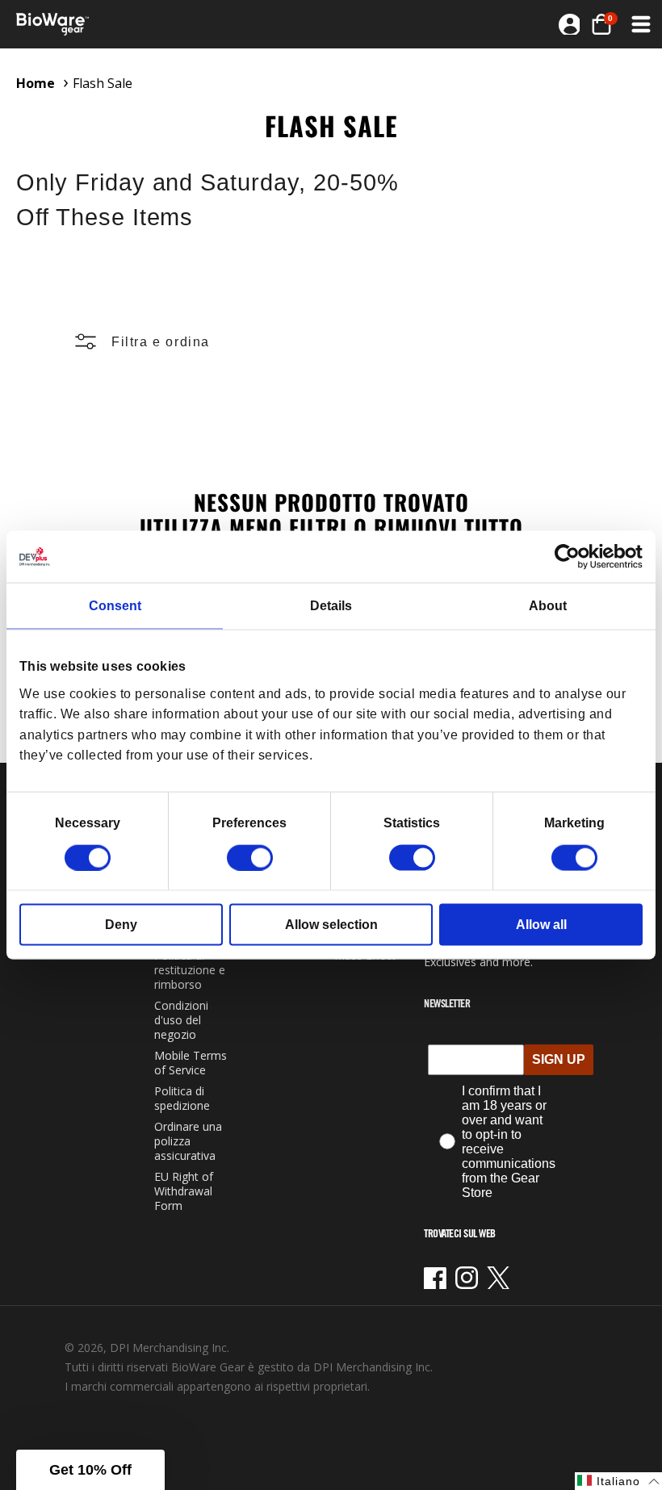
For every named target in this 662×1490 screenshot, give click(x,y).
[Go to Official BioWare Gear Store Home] (174, 24)
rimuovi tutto (448, 527)
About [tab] (548, 606)
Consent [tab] (115, 606)
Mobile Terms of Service (190, 1063)
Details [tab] (331, 606)
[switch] (250, 857)
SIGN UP (558, 1059)
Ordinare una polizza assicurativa (188, 1141)
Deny (121, 924)
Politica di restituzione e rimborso (189, 970)
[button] (601, 24)
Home (35, 83)
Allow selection (331, 924)
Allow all (541, 924)
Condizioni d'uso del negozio (181, 1020)
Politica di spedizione (182, 1098)
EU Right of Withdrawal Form (183, 1191)
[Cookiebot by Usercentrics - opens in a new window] (572, 557)
